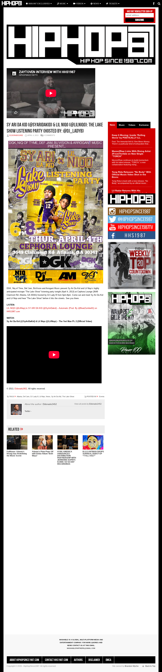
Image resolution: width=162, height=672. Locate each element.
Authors (78, 660)
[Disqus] (56, 508)
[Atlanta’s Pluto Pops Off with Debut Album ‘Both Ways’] (43, 442)
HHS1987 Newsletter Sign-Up (139, 11)
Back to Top (150, 666)
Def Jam (26, 396)
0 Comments (49, 135)
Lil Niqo (42, 396)
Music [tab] (122, 125)
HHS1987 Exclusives (39, 3)
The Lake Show (68, 396)
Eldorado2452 (16, 135)
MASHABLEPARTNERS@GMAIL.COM (81, 648)
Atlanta (19, 396)
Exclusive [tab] (144, 125)
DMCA (108, 660)
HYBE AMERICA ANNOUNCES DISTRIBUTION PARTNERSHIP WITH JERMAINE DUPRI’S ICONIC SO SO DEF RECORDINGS (66, 457)
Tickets (113, 3)
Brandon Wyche (132, 666)
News (48, 396)
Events (101, 396)
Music (62, 3)
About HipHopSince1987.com (24, 660)
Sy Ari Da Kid (56, 396)
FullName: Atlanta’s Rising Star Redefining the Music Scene (17, 453)
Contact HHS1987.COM (56, 660)
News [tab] (112, 125)
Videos (79, 3)
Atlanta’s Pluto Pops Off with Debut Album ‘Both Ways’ (42, 453)
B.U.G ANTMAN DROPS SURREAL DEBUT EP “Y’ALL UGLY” (93, 453)
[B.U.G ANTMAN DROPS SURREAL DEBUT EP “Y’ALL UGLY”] (94, 442)
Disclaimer (94, 660)
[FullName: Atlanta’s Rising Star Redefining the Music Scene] (18, 442)
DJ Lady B (34, 396)
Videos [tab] (131, 125)
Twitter (27, 411)
